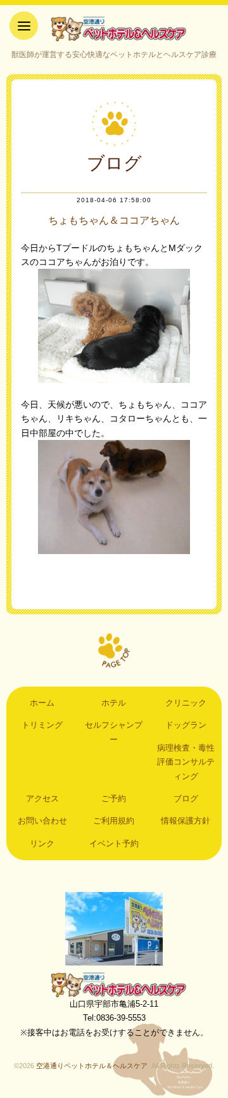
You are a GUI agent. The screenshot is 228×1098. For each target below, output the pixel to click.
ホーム (42, 702)
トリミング (42, 725)
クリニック (185, 702)
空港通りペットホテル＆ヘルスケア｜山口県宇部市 (114, 28)
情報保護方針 (185, 820)
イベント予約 (114, 843)
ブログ (186, 798)
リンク (42, 843)
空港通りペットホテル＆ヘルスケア (114, 984)
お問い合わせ (42, 820)
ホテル (113, 702)
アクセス (42, 798)
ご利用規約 (113, 820)
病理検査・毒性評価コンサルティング (186, 762)
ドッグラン (185, 725)
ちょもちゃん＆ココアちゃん (114, 220)
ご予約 (113, 798)
